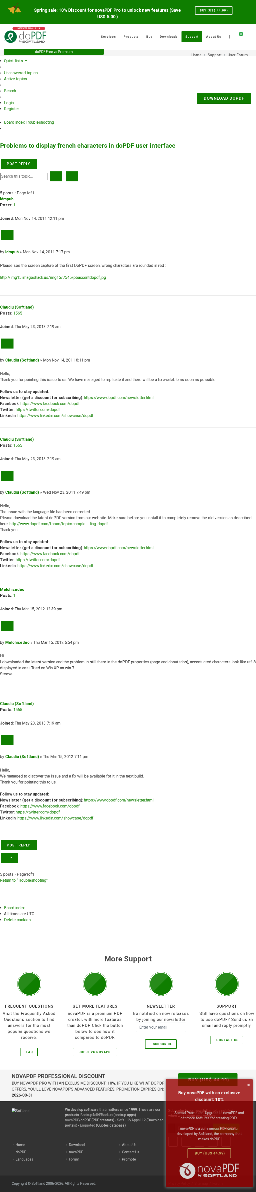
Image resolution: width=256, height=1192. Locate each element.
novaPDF (72, 1120)
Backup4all (89, 1115)
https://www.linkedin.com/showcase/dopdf (56, 415)
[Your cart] (238, 36)
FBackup (106, 1115)
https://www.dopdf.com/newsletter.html (119, 397)
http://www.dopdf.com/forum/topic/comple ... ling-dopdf (59, 523)
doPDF (21, 1152)
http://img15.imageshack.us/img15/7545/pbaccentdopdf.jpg (53, 277)
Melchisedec (12, 589)
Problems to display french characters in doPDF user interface (88, 145)
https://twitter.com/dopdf (38, 409)
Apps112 (139, 1120)
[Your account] (246, 34)
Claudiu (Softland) (17, 307)
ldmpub (7, 199)
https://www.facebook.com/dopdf (50, 403)
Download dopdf (224, 98)
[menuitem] (21, 72)
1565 (17, 313)
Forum (74, 1159)
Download (77, 1145)
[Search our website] (250, 36)
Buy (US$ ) (214, 10)
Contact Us (227, 1040)
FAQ (29, 1052)
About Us (129, 1145)
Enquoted (87, 1125)
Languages (24, 1159)
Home (20, 1145)
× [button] (248, 1084)
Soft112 (123, 1120)
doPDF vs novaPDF (95, 1052)
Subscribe (161, 1044)
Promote (129, 1159)
